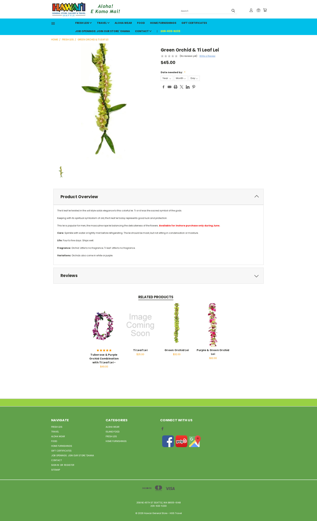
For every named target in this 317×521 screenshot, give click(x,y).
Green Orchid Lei (177, 350)
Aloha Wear (123, 23)
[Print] (175, 87)
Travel (102, 23)
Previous (308, 509)
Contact (142, 31)
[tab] (158, 197)
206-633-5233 (170, 31)
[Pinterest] (194, 87)
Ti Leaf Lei (140, 350)
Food (141, 23)
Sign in (55, 465)
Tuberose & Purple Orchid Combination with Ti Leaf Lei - (104, 358)
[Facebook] (163, 87)
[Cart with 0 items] (265, 10)
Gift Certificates (194, 23)
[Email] (169, 87)
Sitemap (55, 469)
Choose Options (104, 324)
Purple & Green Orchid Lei (213, 352)
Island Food (112, 431)
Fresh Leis (82, 23)
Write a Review (207, 56)
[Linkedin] (188, 87)
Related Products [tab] (155, 297)
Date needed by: (173, 72)
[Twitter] (181, 87)
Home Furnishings (163, 23)
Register (69, 465)
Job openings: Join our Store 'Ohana (102, 31)
